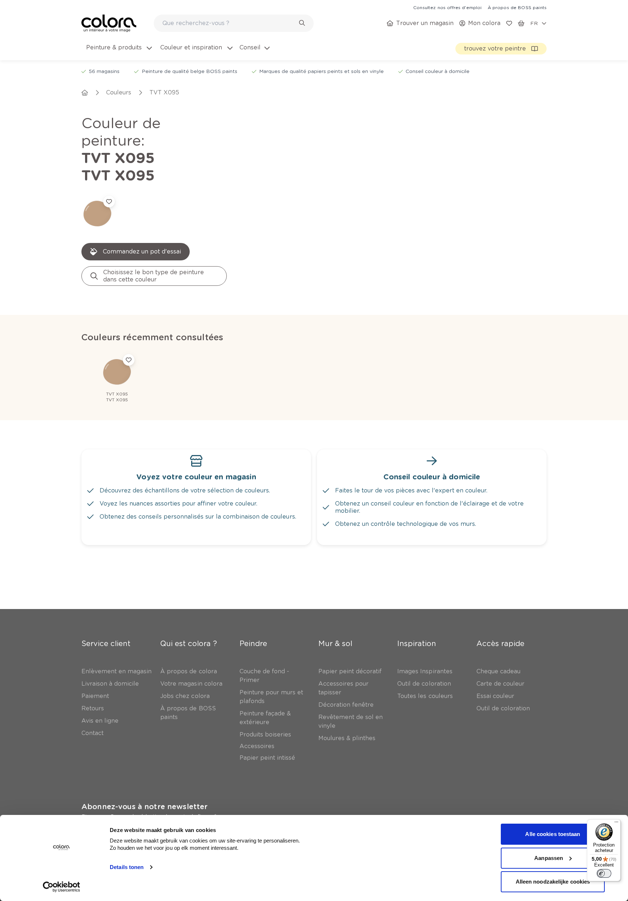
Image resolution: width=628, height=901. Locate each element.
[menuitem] (118, 52)
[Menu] (616, 823)
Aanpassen (548, 858)
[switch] (604, 873)
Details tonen (127, 867)
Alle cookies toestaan (552, 834)
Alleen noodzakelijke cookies (553, 881)
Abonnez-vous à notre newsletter (144, 806)
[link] (447, 7)
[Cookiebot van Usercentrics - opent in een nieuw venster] (61, 886)
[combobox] (234, 23)
